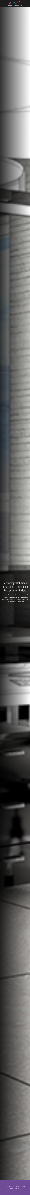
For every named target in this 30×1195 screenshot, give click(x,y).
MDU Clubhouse (15, 1188)
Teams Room (8, 1186)
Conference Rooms (8, 1184)
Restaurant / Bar (22, 1184)
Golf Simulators (20, 1186)
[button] (2, 3)
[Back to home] (15, 3)
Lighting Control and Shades (15, 1190)
